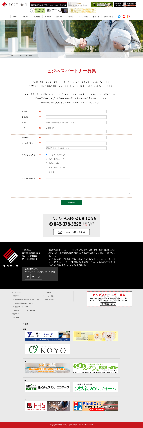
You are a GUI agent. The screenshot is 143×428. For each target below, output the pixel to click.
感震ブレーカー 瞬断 (21, 307)
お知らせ (96, 17)
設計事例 (70, 17)
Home (15, 17)
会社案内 (25, 17)
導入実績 (48, 17)
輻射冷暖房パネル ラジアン (24, 303)
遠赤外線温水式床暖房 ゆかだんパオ (27, 300)
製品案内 (37, 17)
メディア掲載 (83, 17)
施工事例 (59, 17)
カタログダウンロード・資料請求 (24, 310)
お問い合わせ (108, 17)
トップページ (17, 293)
